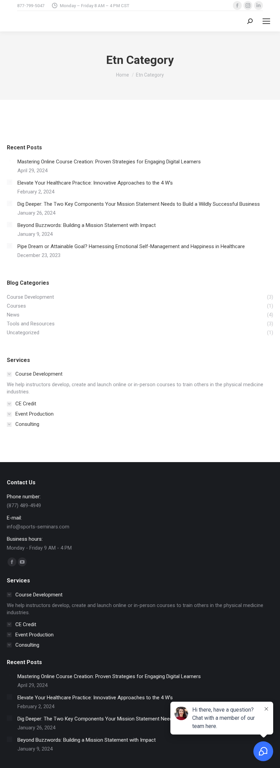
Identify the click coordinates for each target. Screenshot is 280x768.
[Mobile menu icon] (266, 21)
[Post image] (9, 161)
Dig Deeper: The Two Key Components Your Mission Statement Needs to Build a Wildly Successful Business (138, 204)
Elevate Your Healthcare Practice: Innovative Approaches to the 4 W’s (95, 183)
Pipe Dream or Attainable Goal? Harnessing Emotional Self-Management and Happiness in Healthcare (131, 246)
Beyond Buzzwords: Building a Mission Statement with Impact (86, 225)
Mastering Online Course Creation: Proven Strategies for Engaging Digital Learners (109, 162)
